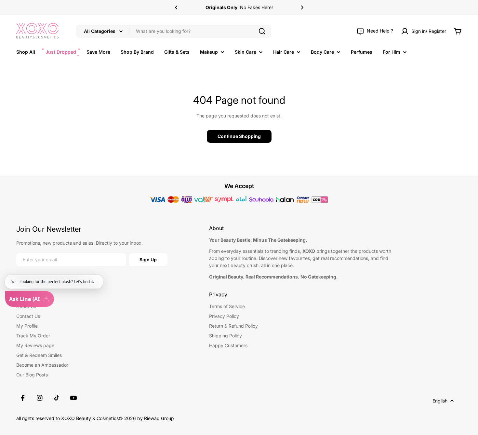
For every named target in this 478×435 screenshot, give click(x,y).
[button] (176, 7)
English (439, 400)
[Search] (262, 31)
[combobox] (173, 31)
